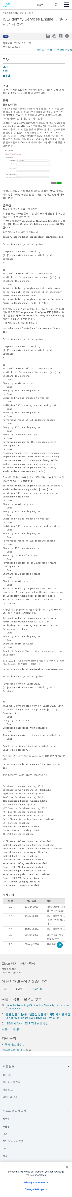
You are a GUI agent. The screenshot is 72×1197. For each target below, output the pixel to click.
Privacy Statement (34, 1182)
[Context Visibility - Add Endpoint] (33, 187)
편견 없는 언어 (44, 50)
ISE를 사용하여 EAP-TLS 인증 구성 (27, 1023)
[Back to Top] (60, 945)
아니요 (18, 989)
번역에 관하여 (64, 50)
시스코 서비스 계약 (14, 1049)
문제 (5, 71)
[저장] (48, 36)
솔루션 (6, 75)
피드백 (38, 989)
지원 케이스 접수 (12, 1044)
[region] (36, 1179)
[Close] (67, 1167)
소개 (5, 66)
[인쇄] (67, 36)
